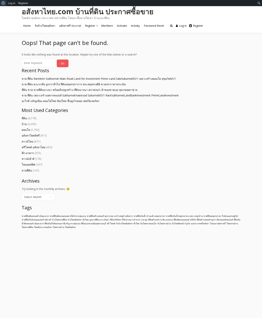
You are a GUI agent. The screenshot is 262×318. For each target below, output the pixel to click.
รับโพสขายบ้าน (164, 223)
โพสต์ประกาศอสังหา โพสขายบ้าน (49, 227)
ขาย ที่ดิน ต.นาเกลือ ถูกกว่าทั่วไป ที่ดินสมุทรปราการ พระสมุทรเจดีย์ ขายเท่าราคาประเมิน (74, 84)
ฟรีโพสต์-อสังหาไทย (33, 147)
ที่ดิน (24, 118)
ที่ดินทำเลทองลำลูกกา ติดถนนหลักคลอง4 (215, 219)
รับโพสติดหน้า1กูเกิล (181, 223)
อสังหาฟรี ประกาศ (70, 25)
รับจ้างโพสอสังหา (45, 25)
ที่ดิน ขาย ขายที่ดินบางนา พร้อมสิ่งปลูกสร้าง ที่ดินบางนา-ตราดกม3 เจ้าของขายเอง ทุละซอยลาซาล (80, 90)
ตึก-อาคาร (28, 153)
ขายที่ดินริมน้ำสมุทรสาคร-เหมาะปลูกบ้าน (184, 216)
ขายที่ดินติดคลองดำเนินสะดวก (35, 216)
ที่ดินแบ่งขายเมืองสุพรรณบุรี (93, 223)
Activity (135, 25)
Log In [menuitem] (11, 3)
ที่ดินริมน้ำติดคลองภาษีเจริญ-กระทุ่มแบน (62, 223)
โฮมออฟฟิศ (28, 164)
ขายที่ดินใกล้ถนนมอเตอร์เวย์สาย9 (36, 219)
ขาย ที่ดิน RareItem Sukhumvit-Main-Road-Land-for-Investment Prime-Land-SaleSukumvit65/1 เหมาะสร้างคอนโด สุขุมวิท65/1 (99, 78)
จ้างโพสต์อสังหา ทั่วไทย (78, 219)
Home (27, 25)
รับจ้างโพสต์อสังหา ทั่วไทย (127, 223)
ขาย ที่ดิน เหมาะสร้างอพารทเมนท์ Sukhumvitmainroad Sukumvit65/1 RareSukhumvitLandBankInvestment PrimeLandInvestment (100, 95)
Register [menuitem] (23, 3)
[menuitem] (3, 3)
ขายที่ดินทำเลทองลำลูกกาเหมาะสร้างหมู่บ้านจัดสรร (110, 216)
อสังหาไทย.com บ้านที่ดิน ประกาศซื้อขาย (87, 11)
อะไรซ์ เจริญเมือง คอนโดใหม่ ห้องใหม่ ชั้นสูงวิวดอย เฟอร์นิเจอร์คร (60, 101)
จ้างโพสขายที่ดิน (59, 219)
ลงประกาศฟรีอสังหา (200, 223)
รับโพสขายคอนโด (148, 223)
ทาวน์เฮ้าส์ (28, 159)
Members (107, 25)
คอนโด (26, 130)
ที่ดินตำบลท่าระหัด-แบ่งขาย (160, 219)
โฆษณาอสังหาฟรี (218, 223)
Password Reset (154, 25)
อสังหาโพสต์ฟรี (31, 135)
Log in (183, 25)
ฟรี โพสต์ (111, 223)
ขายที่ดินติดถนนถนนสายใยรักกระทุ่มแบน (68, 216)
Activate (122, 25)
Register (90, 25)
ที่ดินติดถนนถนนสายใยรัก (185, 219)
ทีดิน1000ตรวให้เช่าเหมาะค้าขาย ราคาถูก (128, 219)
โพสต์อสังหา (70, 227)
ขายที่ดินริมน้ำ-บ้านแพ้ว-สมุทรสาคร (149, 216)
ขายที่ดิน (27, 170)
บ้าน (24, 124)
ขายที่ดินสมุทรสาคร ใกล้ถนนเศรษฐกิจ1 (221, 216)
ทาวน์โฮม (27, 141)
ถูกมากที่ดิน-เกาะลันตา (99, 219)
